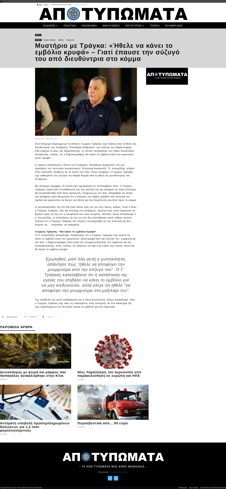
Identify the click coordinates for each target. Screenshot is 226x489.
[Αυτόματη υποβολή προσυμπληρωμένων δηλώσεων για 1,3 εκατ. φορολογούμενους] (35, 402)
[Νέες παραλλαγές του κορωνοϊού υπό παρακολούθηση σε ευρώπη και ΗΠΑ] (113, 351)
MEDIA (38, 35)
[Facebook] (110, 478)
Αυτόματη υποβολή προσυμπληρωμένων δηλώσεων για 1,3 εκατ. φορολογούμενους (35, 426)
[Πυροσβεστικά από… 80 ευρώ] (113, 402)
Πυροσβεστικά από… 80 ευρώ (102, 423)
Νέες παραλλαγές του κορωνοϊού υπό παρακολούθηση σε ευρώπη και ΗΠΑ (109, 374)
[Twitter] (116, 478)
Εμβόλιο (61, 40)
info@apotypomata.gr (119, 472)
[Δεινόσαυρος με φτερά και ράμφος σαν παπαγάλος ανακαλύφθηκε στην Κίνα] (35, 351)
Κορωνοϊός (70, 40)
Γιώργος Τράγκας (49, 40)
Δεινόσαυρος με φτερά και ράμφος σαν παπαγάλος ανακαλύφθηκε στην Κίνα (33, 374)
